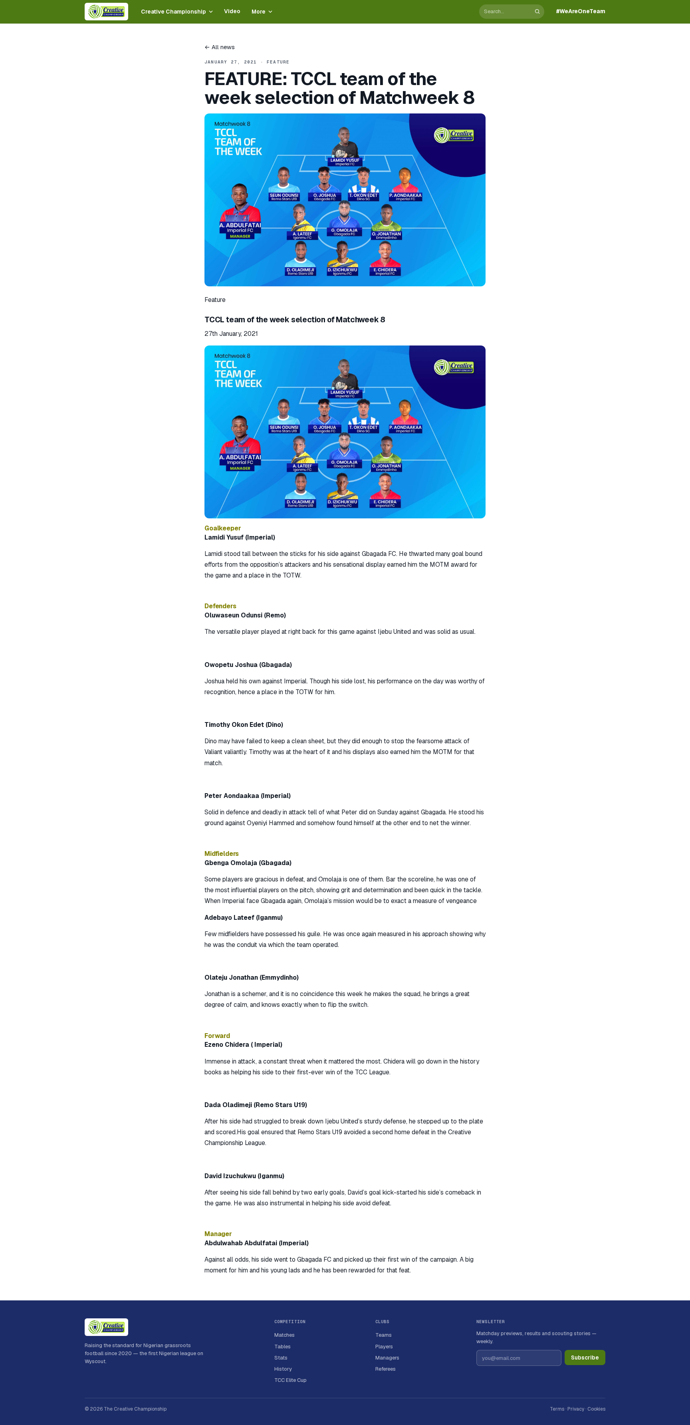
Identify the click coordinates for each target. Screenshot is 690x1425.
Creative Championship (173, 11)
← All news (219, 47)
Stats (281, 1357)
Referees (385, 1368)
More (259, 11)
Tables (282, 1346)
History (283, 1368)
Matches (284, 1335)
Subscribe (585, 1357)
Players (384, 1346)
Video (232, 11)
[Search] (537, 11)
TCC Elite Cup (290, 1380)
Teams (383, 1335)
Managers (387, 1357)
